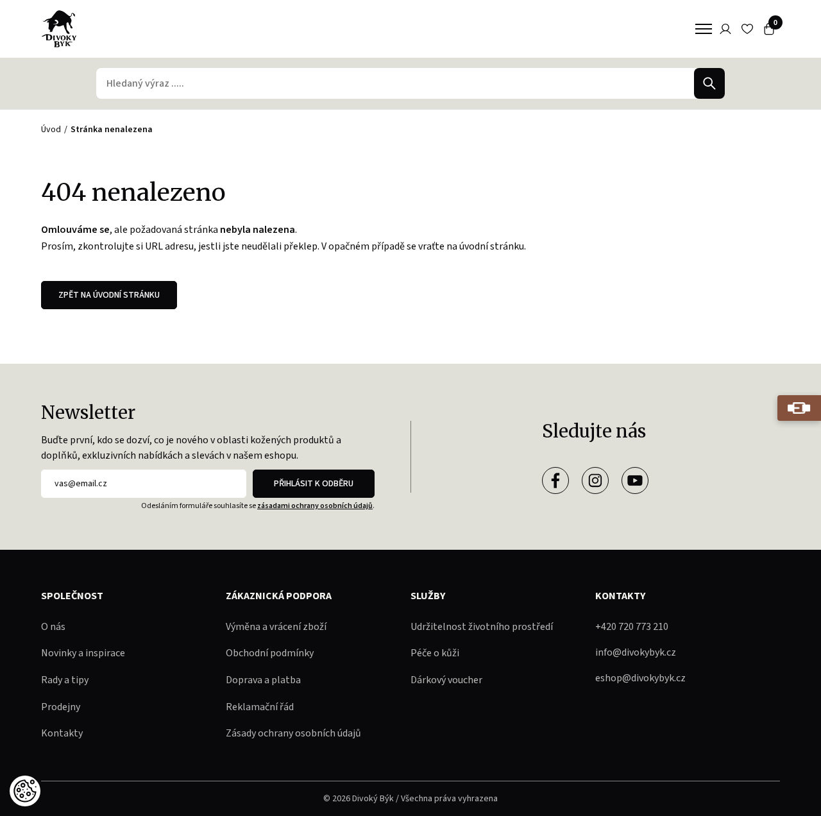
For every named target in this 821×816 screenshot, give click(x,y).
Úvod (51, 129)
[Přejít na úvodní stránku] (59, 29)
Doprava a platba (263, 680)
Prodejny (60, 707)
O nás (53, 627)
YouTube (635, 480)
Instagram (595, 480)
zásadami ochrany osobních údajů (315, 505)
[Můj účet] (725, 29)
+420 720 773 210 (631, 627)
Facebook (555, 480)
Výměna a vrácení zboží (276, 627)
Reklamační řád (260, 707)
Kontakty (62, 733)
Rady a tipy (65, 680)
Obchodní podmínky (270, 653)
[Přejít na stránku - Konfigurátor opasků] (799, 408)
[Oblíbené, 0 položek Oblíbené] (747, 29)
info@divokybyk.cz (635, 652)
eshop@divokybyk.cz (640, 678)
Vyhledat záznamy (709, 83)
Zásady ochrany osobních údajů (293, 733)
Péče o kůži (434, 653)
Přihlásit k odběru (313, 483)
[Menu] (703, 28)
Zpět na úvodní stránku (109, 295)
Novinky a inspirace (83, 653)
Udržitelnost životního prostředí (481, 627)
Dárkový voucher (446, 680)
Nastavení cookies (25, 791)
